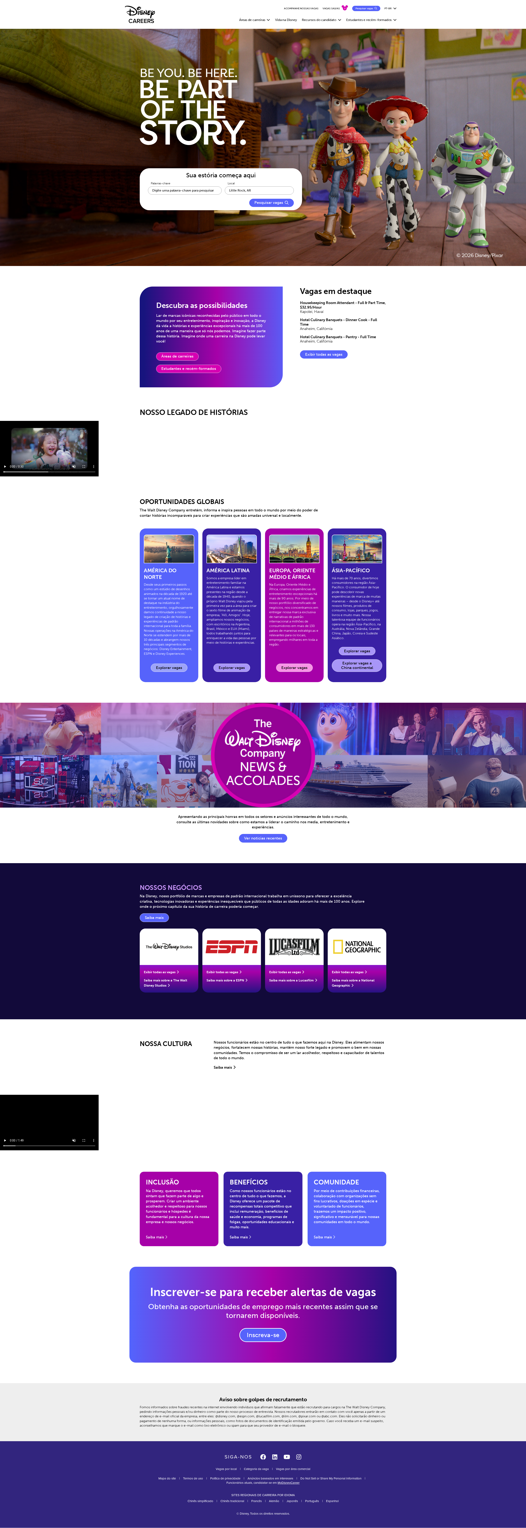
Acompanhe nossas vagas (301, 8)
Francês (256, 1501)
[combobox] (259, 190)
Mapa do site (167, 1478)
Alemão (274, 1501)
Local (231, 183)
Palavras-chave (160, 183)
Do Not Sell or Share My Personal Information (330, 1478)
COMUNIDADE (336, 1182)
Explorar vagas (171, 668)
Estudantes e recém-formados (188, 368)
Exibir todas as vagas (324, 354)
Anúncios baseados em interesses (270, 1478)
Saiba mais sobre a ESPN (225, 980)
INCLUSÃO (162, 1182)
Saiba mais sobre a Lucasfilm (291, 980)
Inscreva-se (263, 1335)
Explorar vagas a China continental (357, 665)
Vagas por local (226, 1469)
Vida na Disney (286, 20)
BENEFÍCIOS (249, 1182)
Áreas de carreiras (177, 356)
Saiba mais (157, 918)
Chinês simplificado (200, 1501)
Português (312, 1501)
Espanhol (332, 1501)
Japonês (292, 1501)
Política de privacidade (225, 1478)
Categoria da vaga (256, 1469)
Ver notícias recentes (263, 838)
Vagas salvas (331, 8)
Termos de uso (193, 1478)
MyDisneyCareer (289, 1482)
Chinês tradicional (232, 1501)
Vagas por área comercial (293, 1469)
